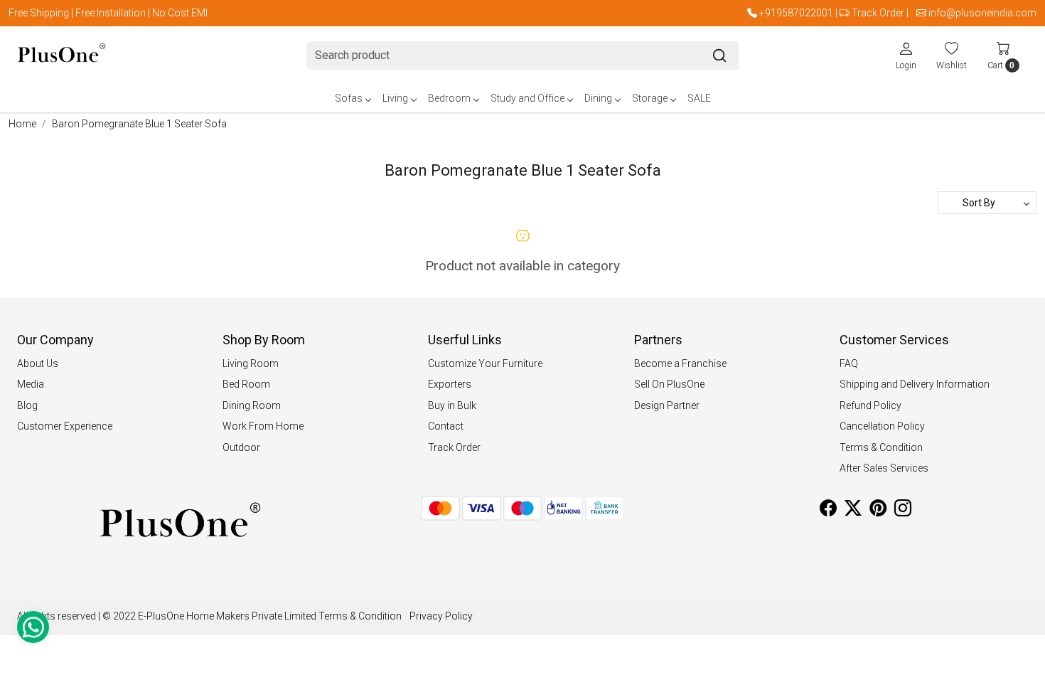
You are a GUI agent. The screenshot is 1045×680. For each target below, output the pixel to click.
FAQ (849, 363)
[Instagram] (902, 510)
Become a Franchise (680, 363)
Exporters (449, 384)
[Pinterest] (878, 510)
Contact (445, 426)
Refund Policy (870, 405)
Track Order (878, 12)
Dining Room (252, 405)
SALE (699, 98)
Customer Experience (64, 426)
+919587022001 (796, 12)
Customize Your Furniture (485, 363)
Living (395, 98)
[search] (719, 55)
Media (30, 384)
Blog (27, 405)
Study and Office (527, 98)
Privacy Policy (441, 616)
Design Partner (667, 405)
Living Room (251, 363)
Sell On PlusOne (669, 384)
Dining (598, 98)
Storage (650, 98)
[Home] (61, 55)
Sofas (349, 98)
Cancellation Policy (882, 426)
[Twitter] (853, 510)
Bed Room (246, 384)
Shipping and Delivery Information (915, 384)
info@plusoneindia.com (982, 12)
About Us (37, 363)
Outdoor (241, 447)
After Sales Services (884, 468)
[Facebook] (828, 510)
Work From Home (263, 426)
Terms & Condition (881, 447)
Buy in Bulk (452, 405)
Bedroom (449, 98)
